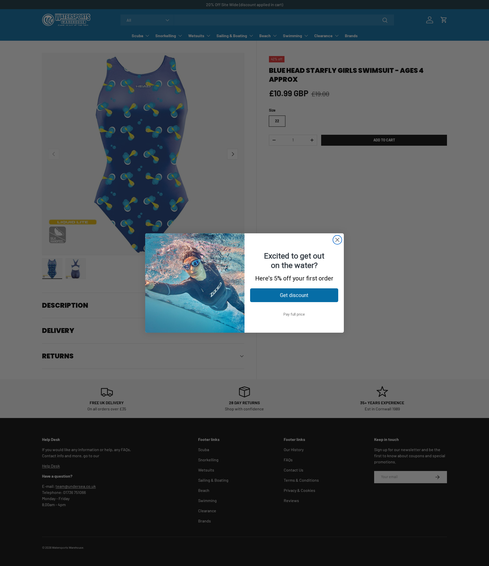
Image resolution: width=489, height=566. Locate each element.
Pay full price (294, 314)
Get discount (294, 295)
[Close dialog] (337, 239)
